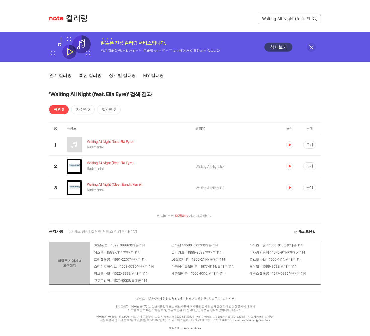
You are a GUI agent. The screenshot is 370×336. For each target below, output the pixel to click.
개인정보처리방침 (172, 298)
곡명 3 (59, 109)
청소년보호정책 (196, 298)
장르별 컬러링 (122, 75)
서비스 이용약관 (147, 298)
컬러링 (79, 18)
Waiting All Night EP (210, 166)
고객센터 (228, 298)
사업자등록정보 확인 (261, 316)
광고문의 (214, 298)
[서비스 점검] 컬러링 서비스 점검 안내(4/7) (103, 231)
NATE (56, 18)
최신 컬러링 (90, 75)
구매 (309, 144)
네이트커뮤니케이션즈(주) (131, 306)
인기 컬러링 (60, 75)
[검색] (315, 18)
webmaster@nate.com (256, 320)
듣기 (289, 144)
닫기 (311, 47)
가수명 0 (83, 109)
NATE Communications (186, 328)
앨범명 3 (109, 109)
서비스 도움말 (305, 231)
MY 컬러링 (153, 75)
